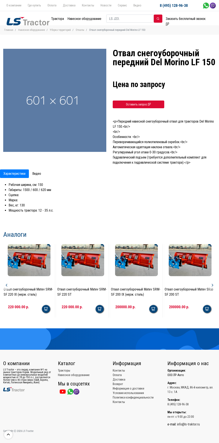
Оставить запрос (137, 104)
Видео (137, 5)
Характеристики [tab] (14, 174)
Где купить (34, 5)
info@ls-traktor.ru (188, 424)
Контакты (88, 5)
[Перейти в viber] (213, 5)
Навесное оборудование (84, 19)
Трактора (57, 19)
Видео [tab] (36, 174)
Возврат (118, 384)
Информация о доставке (128, 388)
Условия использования (128, 393)
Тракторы (64, 370)
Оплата (51, 5)
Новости (106, 5)
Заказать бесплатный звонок (186, 19)
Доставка (69, 5)
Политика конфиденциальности (133, 397)
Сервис (122, 5)
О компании (13, 5)
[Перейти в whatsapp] (206, 5)
